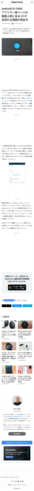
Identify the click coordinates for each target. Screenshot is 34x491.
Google (24, 300)
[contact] (22, 481)
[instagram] (16, 481)
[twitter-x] (14, 481)
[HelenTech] (17, 2)
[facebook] (11, 481)
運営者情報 (17, 434)
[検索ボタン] (2, 2)
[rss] (20, 481)
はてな (27, 306)
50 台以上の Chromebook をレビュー (16, 416)
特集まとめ (10, 485)
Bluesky (17, 306)
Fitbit (19, 300)
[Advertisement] (17, 74)
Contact (24, 485)
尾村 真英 (20, 414)
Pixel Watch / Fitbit (9, 300)
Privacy (19, 485)
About (15, 485)
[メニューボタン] (32, 2)
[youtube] (18, 481)
